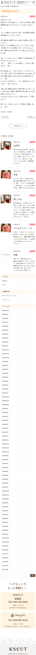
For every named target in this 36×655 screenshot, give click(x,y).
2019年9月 (5, 455)
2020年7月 (5, 416)
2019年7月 (5, 463)
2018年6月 (5, 514)
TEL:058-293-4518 (18, 620)
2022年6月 (5, 326)
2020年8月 (5, 412)
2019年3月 (5, 479)
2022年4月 (5, 334)
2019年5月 (5, 471)
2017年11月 (5, 538)
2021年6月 (5, 373)
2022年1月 (5, 346)
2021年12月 (5, 349)
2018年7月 (5, 510)
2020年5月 (5, 424)
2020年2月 (5, 436)
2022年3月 (5, 338)
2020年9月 (5, 408)
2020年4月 (5, 428)
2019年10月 (5, 452)
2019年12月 (5, 444)
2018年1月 (5, 534)
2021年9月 (5, 361)
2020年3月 (5, 432)
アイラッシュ (6, 299)
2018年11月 (5, 495)
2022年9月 (5, 314)
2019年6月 (5, 467)
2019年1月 (5, 487)
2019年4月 (5, 475)
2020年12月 (5, 397)
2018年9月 (5, 503)
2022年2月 (5, 342)
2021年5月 (5, 377)
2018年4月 (5, 522)
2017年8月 (5, 550)
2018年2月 (5, 530)
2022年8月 (5, 318)
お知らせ (4, 281)
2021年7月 (5, 369)
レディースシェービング (9, 295)
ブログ (4, 284)
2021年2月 (5, 389)
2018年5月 (5, 518)
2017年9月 (5, 546)
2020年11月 (5, 401)
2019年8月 (5, 459)
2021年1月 (5, 393)
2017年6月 (5, 557)
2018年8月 (5, 506)
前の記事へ (5, 116)
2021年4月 (5, 381)
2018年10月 (5, 499)
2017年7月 (5, 554)
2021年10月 (5, 357)
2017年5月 (5, 561)
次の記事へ (30, 116)
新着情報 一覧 (18, 126)
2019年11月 (5, 448)
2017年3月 (5, 569)
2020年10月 (5, 404)
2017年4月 (5, 565)
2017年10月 (5, 542)
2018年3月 (5, 526)
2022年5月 (5, 330)
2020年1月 (5, 440)
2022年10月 (5, 310)
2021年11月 (5, 353)
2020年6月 (5, 420)
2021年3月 (5, 385)
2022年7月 (5, 322)
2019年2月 (5, 483)
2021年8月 (5, 365)
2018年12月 (5, 491)
